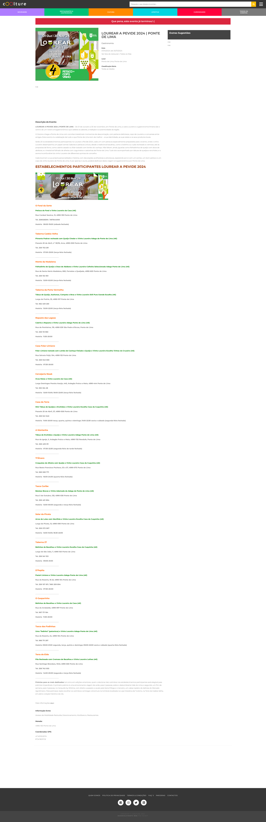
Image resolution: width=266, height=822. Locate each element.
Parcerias (160, 795)
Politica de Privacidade (113, 795)
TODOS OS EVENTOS (244, 12)
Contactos (172, 795)
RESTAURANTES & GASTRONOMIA (66, 12)
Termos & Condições (136, 795)
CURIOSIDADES (199, 12)
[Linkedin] (144, 802)
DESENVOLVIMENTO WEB (128, 815)
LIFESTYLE (155, 12)
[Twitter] (136, 802)
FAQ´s (151, 795)
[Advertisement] (100, 102)
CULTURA (110, 12)
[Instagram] (128, 802)
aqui (52, 703)
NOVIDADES (22, 12)
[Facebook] (121, 802)
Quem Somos (94, 795)
